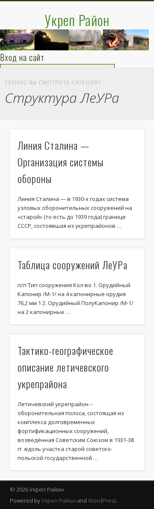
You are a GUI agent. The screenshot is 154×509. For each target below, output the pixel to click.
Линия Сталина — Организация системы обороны (61, 161)
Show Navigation (124, 76)
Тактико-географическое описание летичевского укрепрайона (65, 367)
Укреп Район (77, 20)
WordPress (102, 500)
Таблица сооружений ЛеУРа (72, 264)
